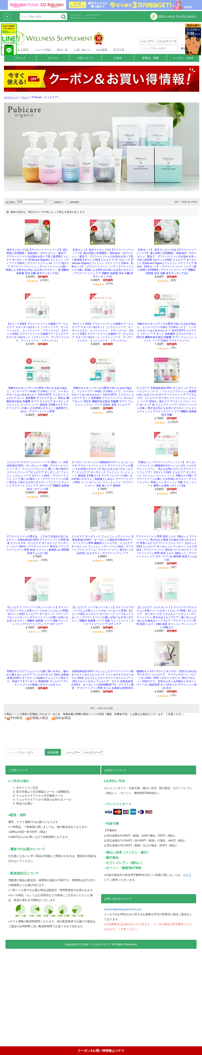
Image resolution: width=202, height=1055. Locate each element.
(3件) (173, 567)
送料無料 (74, 202)
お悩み (118, 57)
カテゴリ (52, 57)
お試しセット (85, 57)
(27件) (109, 283)
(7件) (173, 347)
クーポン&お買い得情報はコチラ (101, 1050)
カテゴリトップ (11, 97)
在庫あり (58, 202)
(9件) (173, 280)
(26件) (173, 492)
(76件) (44, 560)
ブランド (20, 57)
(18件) (109, 560)
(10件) (109, 411)
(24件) (109, 492)
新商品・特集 (150, 57)
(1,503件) (173, 422)
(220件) (44, 496)
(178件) (44, 280)
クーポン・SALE (183, 57)
